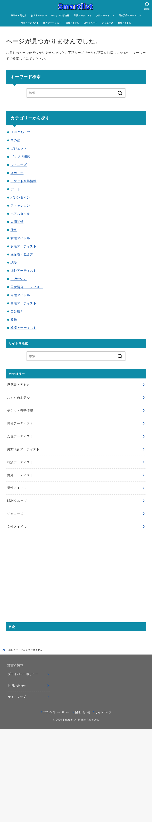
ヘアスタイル (20, 213)
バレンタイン (20, 197)
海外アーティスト (52, 23)
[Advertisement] (76, 580)
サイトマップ (17, 696)
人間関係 (17, 221)
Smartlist (68, 719)
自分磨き (17, 311)
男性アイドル (72, 23)
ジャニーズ (107, 23)
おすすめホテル (39, 15)
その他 (15, 140)
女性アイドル (124, 23)
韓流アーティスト (30, 23)
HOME (9, 650)
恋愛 (13, 262)
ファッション (20, 205)
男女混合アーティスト (130, 15)
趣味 (13, 319)
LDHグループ (91, 23)
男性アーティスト (83, 15)
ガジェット (18, 148)
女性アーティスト (105, 15)
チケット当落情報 (60, 15)
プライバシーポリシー (23, 674)
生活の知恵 (18, 279)
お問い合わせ (17, 685)
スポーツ (17, 173)
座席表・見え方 (19, 15)
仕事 (13, 230)
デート (15, 189)
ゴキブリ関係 (20, 156)
